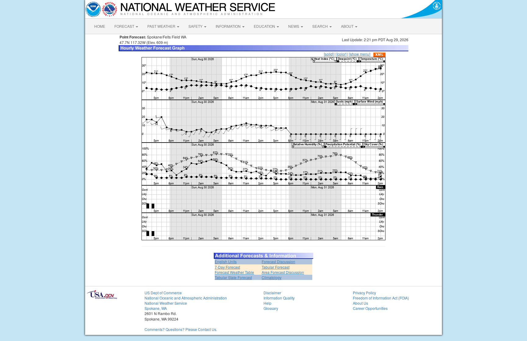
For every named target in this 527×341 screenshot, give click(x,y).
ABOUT (347, 26)
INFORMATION (229, 26)
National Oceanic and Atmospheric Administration (186, 297)
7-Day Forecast (227, 267)
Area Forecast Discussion (283, 272)
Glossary (271, 308)
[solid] (329, 53)
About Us (360, 303)
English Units (226, 261)
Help (267, 303)
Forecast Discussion (278, 261)
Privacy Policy (364, 292)
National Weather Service (166, 303)
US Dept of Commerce (163, 292)
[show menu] (359, 53)
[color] (341, 53)
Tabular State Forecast (233, 277)
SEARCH (320, 26)
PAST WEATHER (161, 26)
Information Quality (279, 297)
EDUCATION (265, 26)
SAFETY (195, 26)
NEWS (294, 26)
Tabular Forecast (275, 267)
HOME (99, 26)
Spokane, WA (156, 308)
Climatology (271, 277)
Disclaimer (272, 292)
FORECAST (124, 26)
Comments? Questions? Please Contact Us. (181, 329)
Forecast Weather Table (234, 272)
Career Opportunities (370, 308)
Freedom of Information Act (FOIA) (381, 297)
